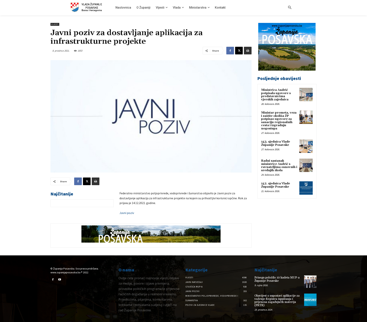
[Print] (248, 50)
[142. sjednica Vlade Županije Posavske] (306, 188)
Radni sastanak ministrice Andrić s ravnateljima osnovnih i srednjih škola (279, 165)
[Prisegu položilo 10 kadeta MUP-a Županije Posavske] (310, 281)
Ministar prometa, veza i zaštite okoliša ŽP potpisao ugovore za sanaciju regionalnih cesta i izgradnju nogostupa (278, 120)
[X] (239, 50)
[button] (289, 7)
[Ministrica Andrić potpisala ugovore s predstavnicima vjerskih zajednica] (306, 94)
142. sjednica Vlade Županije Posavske (275, 185)
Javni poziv (126, 213)
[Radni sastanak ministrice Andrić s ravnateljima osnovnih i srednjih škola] (306, 165)
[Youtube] (59, 279)
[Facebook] (230, 50)
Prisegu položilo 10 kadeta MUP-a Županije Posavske (277, 279)
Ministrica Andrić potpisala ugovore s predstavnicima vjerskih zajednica (276, 94)
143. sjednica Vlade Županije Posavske (275, 143)
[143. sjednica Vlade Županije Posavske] (306, 146)
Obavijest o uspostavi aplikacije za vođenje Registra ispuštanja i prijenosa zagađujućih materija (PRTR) (277, 300)
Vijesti (54, 24)
